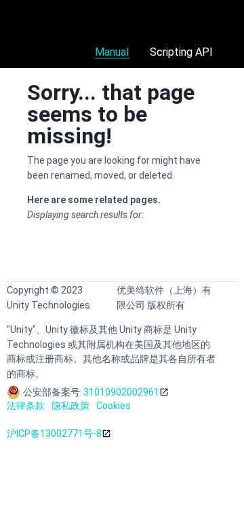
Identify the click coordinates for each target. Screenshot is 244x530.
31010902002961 (121, 392)
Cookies (113, 405)
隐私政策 (70, 405)
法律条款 (26, 405)
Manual (112, 52)
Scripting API (181, 52)
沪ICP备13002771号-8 (54, 433)
